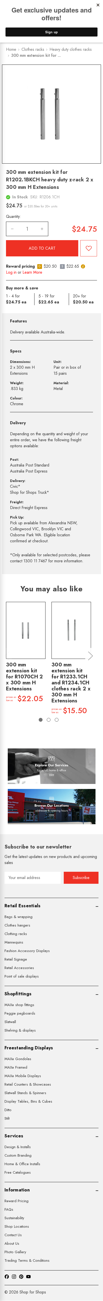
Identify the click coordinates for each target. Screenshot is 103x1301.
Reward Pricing (16, 1201)
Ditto (8, 1110)
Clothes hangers (17, 925)
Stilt (7, 1118)
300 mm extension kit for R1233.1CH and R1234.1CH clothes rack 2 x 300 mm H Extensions (71, 683)
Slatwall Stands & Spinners (25, 1093)
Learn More (32, 272)
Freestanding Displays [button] (28, 1048)
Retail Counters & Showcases (27, 1084)
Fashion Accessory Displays (27, 951)
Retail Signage (15, 959)
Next (90, 655)
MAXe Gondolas (17, 1059)
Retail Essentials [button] (22, 906)
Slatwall (10, 1022)
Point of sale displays (21, 976)
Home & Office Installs (22, 1164)
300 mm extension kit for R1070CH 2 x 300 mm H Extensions (24, 677)
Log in (11, 272)
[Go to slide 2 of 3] (48, 720)
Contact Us (13, 1235)
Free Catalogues (17, 1172)
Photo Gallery (15, 1252)
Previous (7, 655)
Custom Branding (18, 1155)
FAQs (8, 1209)
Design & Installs (17, 1147)
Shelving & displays (20, 1030)
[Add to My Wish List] (88, 248)
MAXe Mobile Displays (22, 1076)
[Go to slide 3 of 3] (56, 720)
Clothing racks (15, 934)
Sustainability (14, 1218)
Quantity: (13, 216)
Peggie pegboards (19, 1013)
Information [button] (17, 1190)
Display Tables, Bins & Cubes (28, 1101)
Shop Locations (16, 1226)
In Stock (20, 197)
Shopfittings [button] (18, 994)
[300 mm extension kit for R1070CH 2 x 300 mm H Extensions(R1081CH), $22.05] (25, 630)
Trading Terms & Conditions (27, 1260)
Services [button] (13, 1136)
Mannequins (13, 942)
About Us (11, 1243)
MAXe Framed (15, 1067)
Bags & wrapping (18, 917)
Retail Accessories (19, 968)
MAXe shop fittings (19, 1005)
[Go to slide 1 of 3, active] (40, 720)
